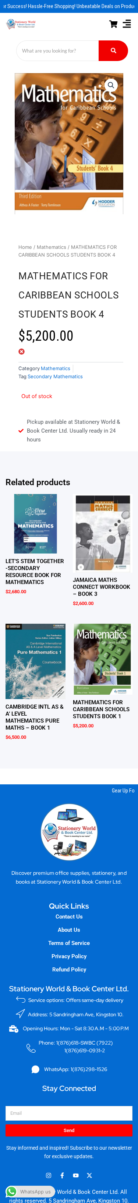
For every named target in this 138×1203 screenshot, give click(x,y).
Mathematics (51, 247)
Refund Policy (69, 969)
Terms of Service (69, 943)
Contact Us (69, 916)
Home (25, 247)
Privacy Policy (69, 956)
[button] (127, 24)
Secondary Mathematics (55, 376)
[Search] (113, 50)
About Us (69, 930)
